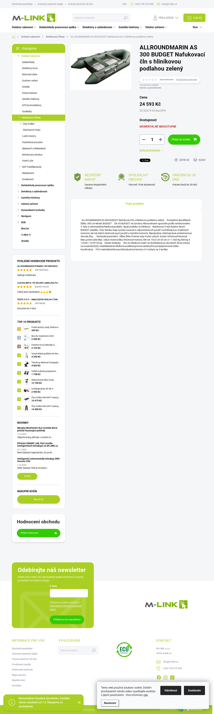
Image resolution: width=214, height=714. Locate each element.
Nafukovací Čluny (31, 117)
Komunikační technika (33, 210)
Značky (25, 241)
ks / (38, 499)
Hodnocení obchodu (22, 669)
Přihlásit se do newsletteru (67, 619)
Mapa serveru (19, 675)
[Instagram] (165, 676)
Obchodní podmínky (22, 4)
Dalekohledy (28, 62)
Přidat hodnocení (29, 533)
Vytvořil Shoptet (168, 709)
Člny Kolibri (28, 123)
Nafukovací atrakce (32, 154)
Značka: (150, 88)
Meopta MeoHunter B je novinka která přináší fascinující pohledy (37, 429)
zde (145, 695)
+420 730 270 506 (172, 668)
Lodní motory (29, 136)
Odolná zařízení (29, 204)
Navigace (26, 216)
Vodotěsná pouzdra (32, 142)
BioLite (25, 228)
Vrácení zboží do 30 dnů (80, 4)
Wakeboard (28, 173)
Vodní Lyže (27, 160)
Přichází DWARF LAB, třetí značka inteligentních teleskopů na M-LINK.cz (37, 444)
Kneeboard (27, 179)
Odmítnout (171, 690)
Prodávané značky (21, 664)
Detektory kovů (30, 68)
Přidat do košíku (181, 139)
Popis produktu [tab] (135, 203)
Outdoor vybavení (30, 56)
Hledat (125, 17)
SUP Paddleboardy (31, 167)
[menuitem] (24, 27)
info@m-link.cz (170, 661)
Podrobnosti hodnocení (186, 79)
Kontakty (16, 685)
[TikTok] (172, 676)
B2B (23, 222)
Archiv (27, 476)
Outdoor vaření (30, 80)
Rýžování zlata (29, 74)
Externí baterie (29, 93)
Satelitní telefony (30, 99)
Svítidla (26, 86)
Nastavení (110, 703)
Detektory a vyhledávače (34, 191)
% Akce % (26, 234)
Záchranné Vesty (31, 129)
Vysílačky (27, 111)
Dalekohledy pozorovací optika (37, 185)
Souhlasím (194, 690)
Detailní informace (150, 150)
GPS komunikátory (31, 105)
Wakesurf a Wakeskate (34, 148)
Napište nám (18, 680)
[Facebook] (158, 676)
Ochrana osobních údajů (50, 4)
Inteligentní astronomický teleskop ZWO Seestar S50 (38, 460)
